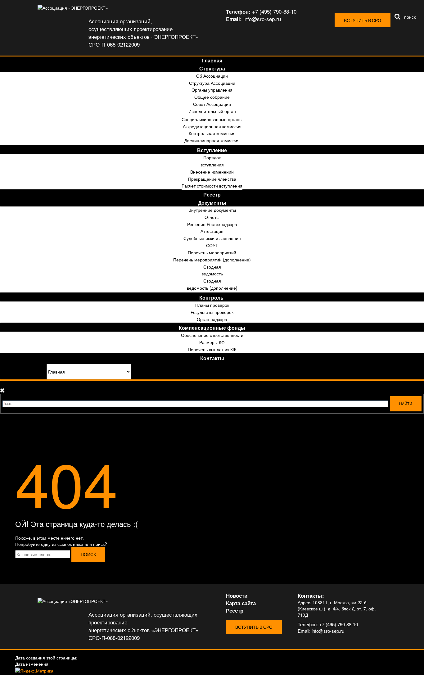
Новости (236, 595)
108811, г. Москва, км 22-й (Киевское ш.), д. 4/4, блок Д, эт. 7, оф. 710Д (337, 608)
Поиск (88, 554)
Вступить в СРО (362, 20)
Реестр (234, 610)
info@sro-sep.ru (328, 630)
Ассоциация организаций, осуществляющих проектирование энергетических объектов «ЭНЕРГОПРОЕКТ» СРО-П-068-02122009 (143, 32)
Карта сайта (241, 603)
